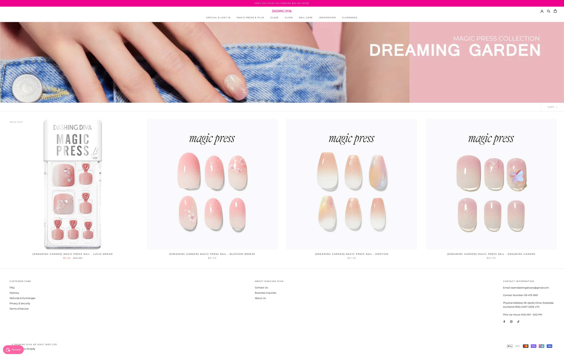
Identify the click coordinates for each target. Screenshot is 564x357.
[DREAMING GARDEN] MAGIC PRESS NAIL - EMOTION (351, 254)
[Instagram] (511, 321)
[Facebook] (504, 321)
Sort (551, 107)
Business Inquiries (265, 292)
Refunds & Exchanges (22, 298)
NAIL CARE (306, 17)
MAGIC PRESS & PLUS (250, 17)
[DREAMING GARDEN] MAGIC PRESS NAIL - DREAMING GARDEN (491, 254)
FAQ (12, 287)
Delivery (14, 292)
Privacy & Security (20, 303)
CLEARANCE (350, 17)
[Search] (548, 10)
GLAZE (274, 17)
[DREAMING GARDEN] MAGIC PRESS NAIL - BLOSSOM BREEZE (212, 254)
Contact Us (261, 287)
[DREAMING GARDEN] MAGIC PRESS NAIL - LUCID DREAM (73, 254)
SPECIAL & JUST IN (218, 17)
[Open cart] (555, 11)
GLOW (289, 17)
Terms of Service (19, 308)
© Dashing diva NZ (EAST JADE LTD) (34, 344)
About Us (260, 298)
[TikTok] (518, 321)
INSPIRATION (327, 17)
